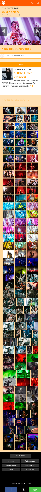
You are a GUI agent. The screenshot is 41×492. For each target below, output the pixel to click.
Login (38, 3)
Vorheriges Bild (7, 31)
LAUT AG (26, 483)
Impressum (10, 461)
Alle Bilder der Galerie (15, 100)
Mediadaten (11, 465)
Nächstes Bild (20, 31)
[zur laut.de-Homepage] (3, 3)
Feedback (30, 470)
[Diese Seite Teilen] (11, 489)
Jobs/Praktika (30, 465)
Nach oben (20, 456)
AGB (11, 470)
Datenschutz (30, 461)
